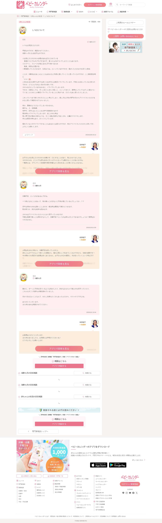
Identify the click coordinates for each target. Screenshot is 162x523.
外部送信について (78, 516)
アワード (79, 481)
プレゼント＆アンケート (83, 493)
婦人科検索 (58, 492)
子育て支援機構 (100, 504)
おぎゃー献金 (100, 507)
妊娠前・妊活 (23, 491)
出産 (20, 496)
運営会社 (53, 516)
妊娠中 (21, 493)
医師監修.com (100, 492)
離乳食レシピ (41, 490)
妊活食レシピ (41, 495)
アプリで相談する (59, 366)
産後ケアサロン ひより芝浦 (103, 498)
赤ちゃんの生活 (36, 16)
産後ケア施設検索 (60, 486)
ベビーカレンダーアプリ (83, 505)
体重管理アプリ (81, 507)
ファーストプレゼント (83, 499)
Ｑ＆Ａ (81, 12)
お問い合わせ (122, 516)
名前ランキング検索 (82, 479)
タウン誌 (79, 487)
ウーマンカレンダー (102, 481)
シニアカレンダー (101, 484)
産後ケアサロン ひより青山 (103, 495)
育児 (20, 499)
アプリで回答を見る (59, 171)
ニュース (39, 12)
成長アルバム (108, 12)
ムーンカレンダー (101, 479)
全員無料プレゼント (82, 496)
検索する (88, 373)
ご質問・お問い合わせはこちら (125, 36)
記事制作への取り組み (30, 476)
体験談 (39, 484)
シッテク (98, 487)
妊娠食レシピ (41, 493)
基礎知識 (67, 12)
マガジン (79, 484)
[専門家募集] (125, 47)
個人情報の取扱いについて (64, 516)
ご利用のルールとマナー (125, 23)
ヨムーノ (98, 490)
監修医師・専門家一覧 (56, 476)
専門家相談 (53, 12)
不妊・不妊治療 (23, 502)
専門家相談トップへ (40, 431)
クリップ (30, 135)
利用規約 (114, 516)
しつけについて (50, 16)
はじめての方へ (76, 5)
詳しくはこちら (137, 460)
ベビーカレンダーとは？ (42, 516)
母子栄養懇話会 (100, 510)
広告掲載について (105, 516)
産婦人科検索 (59, 489)
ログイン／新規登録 (95, 5)
